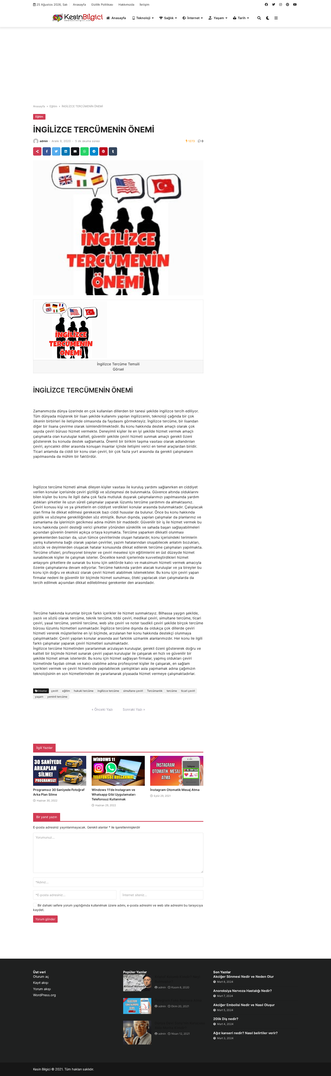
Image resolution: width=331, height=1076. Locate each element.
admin (44, 141)
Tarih (242, 18)
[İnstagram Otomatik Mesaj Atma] (176, 771)
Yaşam (219, 18)
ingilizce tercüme (108, 690)
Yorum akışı (42, 989)
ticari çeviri (188, 690)
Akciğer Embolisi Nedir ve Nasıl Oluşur (244, 1005)
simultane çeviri (133, 690)
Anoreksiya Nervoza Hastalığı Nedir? (242, 991)
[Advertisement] (165, 62)
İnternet (193, 18)
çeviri (54, 690)
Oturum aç (41, 977)
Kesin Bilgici (41, 1069)
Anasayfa (79, 4)
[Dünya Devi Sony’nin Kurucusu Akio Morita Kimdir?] (137, 1033)
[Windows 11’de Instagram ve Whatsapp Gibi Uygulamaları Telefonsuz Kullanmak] (118, 771)
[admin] (36, 141)
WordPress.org (44, 995)
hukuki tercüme (83, 690)
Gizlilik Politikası (102, 4)
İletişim (144, 4)
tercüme (172, 690)
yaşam (39, 696)
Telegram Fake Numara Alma (178, 1000)
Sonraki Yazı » (134, 709)
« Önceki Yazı (102, 709)
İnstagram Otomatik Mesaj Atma (175, 790)
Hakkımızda (126, 4)
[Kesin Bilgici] (77, 17)
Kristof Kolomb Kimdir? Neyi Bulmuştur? (177, 979)
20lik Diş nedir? (225, 1019)
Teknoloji (143, 18)
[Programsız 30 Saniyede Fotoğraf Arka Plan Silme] (59, 771)
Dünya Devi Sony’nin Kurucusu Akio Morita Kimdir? (180, 1025)
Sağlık (169, 18)
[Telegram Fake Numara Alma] (137, 1006)
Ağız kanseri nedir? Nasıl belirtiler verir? (245, 1033)
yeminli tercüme (57, 696)
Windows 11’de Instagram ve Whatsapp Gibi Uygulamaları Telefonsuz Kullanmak (114, 794)
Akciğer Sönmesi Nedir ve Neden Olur (243, 977)
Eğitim (53, 106)
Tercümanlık (155, 690)
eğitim (66, 690)
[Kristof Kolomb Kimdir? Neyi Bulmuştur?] (137, 982)
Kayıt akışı (40, 983)
